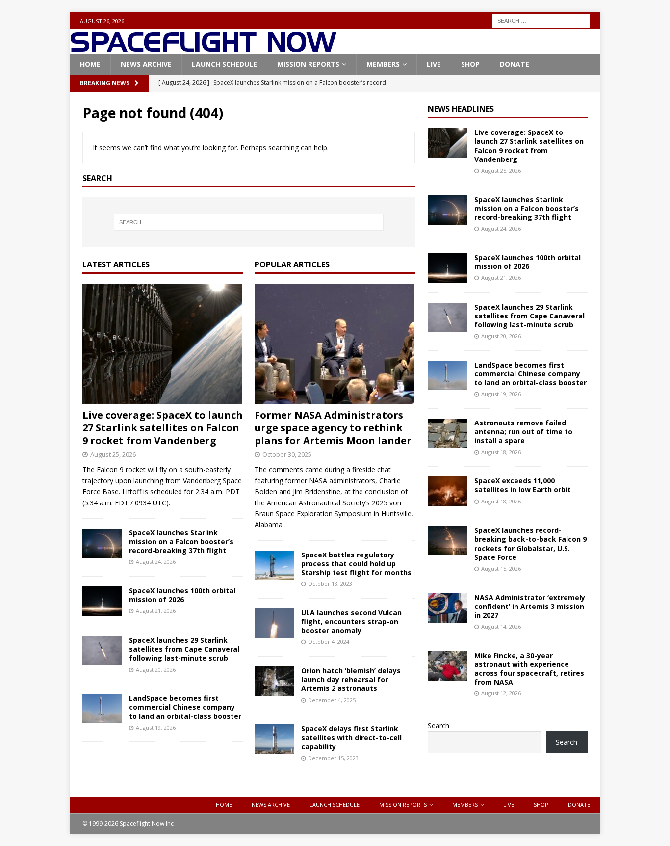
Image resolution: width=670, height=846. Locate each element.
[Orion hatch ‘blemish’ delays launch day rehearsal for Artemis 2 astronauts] (274, 681)
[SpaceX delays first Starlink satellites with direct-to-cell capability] (274, 739)
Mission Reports (308, 64)
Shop (470, 64)
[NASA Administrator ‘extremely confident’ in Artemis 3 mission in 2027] (447, 608)
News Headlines (461, 109)
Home (90, 64)
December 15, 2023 (333, 758)
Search (438, 725)
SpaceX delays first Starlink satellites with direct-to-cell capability (351, 737)
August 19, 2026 (156, 727)
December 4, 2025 (332, 700)
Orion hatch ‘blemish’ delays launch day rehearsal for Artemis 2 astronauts (351, 679)
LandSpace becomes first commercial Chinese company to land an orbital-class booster (185, 706)
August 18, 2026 (501, 452)
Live (434, 64)
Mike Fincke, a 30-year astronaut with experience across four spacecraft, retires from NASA (529, 669)
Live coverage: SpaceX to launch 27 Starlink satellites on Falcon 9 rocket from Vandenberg (162, 427)
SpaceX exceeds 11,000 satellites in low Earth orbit (522, 485)
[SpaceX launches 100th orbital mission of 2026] (102, 601)
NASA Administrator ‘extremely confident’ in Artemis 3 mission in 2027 (529, 606)
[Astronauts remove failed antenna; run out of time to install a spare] (447, 433)
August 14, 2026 (501, 626)
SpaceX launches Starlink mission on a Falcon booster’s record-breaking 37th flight (181, 541)
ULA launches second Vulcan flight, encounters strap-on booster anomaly (351, 621)
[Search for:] (541, 20)
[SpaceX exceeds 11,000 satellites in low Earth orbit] (447, 491)
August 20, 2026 (156, 669)
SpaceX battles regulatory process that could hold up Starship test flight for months (356, 563)
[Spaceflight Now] (203, 48)
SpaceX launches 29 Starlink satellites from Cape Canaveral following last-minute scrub (184, 648)
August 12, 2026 (501, 693)
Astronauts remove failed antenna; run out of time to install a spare (523, 431)
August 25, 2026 (113, 454)
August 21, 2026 (156, 610)
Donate (514, 64)
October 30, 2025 (286, 454)
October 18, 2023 (330, 583)
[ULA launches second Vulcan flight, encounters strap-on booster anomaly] (274, 623)
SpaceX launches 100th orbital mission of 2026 (182, 595)
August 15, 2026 (501, 568)
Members (383, 64)
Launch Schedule (224, 64)
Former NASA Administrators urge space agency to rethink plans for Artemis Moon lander (333, 427)
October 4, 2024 (328, 641)
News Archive (146, 64)
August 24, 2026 (156, 561)
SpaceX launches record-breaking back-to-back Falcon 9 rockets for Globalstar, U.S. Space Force (530, 544)
